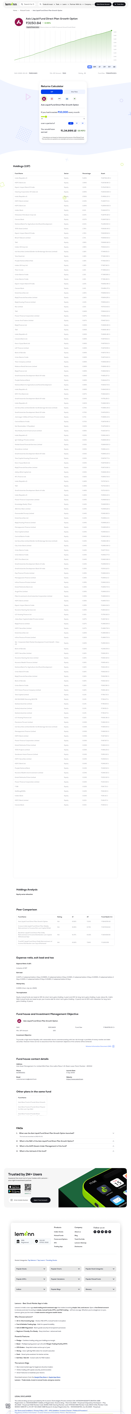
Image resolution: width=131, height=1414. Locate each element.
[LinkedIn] (109, 1231)
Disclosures (78, 1246)
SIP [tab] (52, 92)
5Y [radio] (83, 123)
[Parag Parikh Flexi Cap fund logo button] (74, 98)
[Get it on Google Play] (14, 1191)
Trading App (58, 1246)
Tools (57, 4)
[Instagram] (98, 1231)
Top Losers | (41, 1260)
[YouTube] (106, 1231)
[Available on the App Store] (14, 1187)
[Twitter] (95, 1231)
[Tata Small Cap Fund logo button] (67, 98)
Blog (76, 1235)
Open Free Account (40, 1200)
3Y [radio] (77, 123)
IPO (55, 1243)
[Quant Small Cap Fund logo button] (59, 98)
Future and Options (60, 1239)
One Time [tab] (74, 92)
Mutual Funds (25, 10)
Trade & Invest (48, 4)
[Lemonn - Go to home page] (11, 3)
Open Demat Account (103, 4)
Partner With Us (75, 4)
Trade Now (120, 4)
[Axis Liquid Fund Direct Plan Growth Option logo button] (44, 99)
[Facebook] (102, 1231)
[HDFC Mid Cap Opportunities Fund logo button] (52, 98)
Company (88, 4)
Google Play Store (40, 1377)
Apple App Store (54, 1377)
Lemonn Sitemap (80, 1243)
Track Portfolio (80, 1239)
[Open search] (40, 4)
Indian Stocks (58, 1232)
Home (15, 10)
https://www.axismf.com (74, 1079)
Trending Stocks (51, 1260)
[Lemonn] (24, 1233)
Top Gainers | (32, 1260)
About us (78, 1232)
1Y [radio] (71, 123)
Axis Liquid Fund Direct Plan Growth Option (47, 10)
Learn (65, 4)
